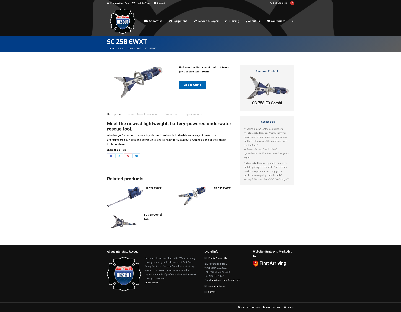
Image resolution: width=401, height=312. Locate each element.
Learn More (151, 282)
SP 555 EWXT (222, 188)
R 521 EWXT (153, 188)
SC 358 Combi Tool (153, 217)
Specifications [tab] (194, 114)
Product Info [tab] (172, 114)
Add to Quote (192, 85)
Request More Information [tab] (142, 114)
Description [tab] (114, 114)
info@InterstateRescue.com (226, 280)
